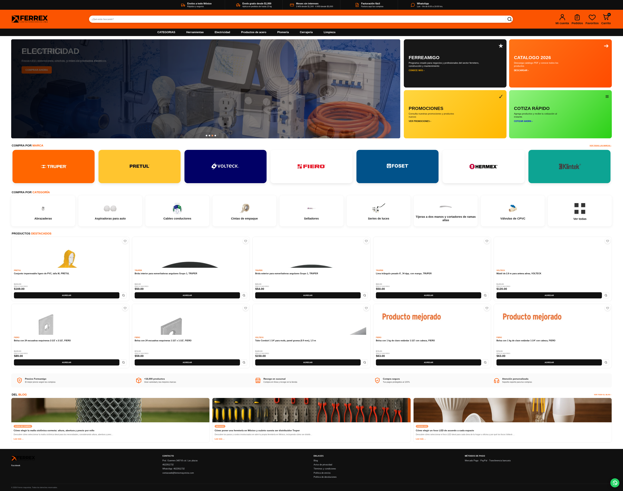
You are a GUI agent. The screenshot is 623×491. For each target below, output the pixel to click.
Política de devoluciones (325, 477)
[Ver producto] (123, 295)
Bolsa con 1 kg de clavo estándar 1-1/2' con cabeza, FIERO (405, 340)
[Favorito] (125, 241)
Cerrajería (306, 32)
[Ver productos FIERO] (311, 166)
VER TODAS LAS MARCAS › (600, 145)
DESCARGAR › (521, 70)
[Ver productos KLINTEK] (569, 166)
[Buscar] (509, 19)
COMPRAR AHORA (36, 70)
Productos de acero (253, 32)
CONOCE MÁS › (416, 70)
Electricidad (222, 32)
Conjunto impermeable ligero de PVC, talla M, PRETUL (41, 273)
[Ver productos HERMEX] (483, 166)
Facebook (15, 465)
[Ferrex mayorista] (46, 19)
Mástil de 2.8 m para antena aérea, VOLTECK (518, 273)
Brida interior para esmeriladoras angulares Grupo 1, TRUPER (166, 273)
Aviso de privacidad (323, 465)
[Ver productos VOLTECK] (225, 166)
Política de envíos (322, 473)
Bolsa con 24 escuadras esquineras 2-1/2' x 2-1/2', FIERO (42, 340)
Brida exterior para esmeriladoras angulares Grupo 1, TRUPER (286, 273)
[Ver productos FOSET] (397, 166)
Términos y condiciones (325, 469)
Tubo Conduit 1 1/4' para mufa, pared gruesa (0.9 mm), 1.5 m (285, 340)
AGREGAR (66, 295)
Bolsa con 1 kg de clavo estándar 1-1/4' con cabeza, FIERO (525, 340)
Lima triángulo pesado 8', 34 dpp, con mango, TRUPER (404, 273)
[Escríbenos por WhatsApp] (614, 482)
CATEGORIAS (166, 32)
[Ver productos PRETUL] (139, 166)
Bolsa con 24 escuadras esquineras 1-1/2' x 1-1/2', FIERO (163, 340)
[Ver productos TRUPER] (53, 166)
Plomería (283, 32)
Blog (316, 461)
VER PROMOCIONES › (420, 121)
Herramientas (195, 32)
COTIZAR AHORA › (523, 121)
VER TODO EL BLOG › (602, 395)
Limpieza (329, 32)
